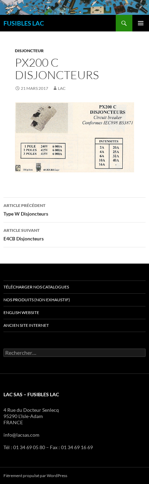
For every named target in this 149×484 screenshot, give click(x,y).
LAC (61, 88)
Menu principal (140, 23)
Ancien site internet (26, 325)
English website (21, 312)
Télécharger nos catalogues (36, 287)
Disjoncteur (29, 50)
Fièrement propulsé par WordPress (35, 475)
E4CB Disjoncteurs (23, 234)
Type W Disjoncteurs (25, 210)
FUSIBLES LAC (23, 23)
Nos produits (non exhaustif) (36, 299)
